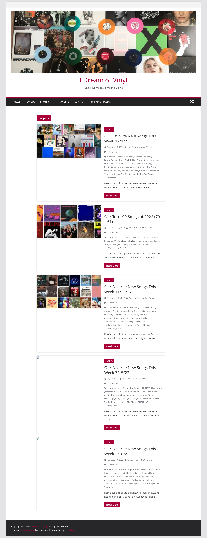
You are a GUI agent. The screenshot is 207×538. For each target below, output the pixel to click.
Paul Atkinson (133, 147)
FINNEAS (146, 388)
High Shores (137, 160)
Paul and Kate (135, 298)
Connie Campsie (120, 311)
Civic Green (154, 469)
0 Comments (112, 152)
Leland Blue (135, 391)
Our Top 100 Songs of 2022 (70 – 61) (132, 219)
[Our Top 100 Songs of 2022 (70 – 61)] (69, 222)
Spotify (117, 174)
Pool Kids (132, 398)
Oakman (108, 170)
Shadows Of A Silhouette (115, 321)
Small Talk (109, 483)
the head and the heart (139, 244)
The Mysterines (111, 247)
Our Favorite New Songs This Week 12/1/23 (130, 138)
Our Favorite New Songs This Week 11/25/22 (130, 289)
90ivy (109, 307)
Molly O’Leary (135, 163)
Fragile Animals (111, 160)
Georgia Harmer (149, 473)
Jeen (134, 240)
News (17, 101)
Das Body (147, 156)
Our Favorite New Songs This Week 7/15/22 (130, 370)
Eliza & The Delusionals (130, 473)
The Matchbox (110, 177)
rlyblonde (143, 170)
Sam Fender (142, 398)
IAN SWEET (119, 391)
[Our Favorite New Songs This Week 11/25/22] (69, 292)
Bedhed (121, 156)
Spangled (117, 244)
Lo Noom (108, 314)
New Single (151, 167)
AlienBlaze (117, 307)
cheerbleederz (141, 469)
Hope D (119, 476)
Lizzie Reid (146, 391)
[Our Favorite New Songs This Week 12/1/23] (69, 141)
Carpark (138, 156)
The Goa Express (147, 174)
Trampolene (109, 328)
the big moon (120, 402)
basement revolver (140, 237)
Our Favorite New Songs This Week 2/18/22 (130, 451)
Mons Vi (155, 391)
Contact (79, 101)
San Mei (142, 480)
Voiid (118, 328)
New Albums (120, 395)
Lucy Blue (108, 163)
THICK (143, 483)
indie (146, 160)
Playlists (63, 101)
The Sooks (127, 325)
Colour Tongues (111, 473)
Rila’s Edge (133, 170)
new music (124, 167)
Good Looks (109, 476)
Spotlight (46, 101)
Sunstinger (154, 398)
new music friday (137, 167)
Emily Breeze (134, 311)
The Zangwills (133, 483)
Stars (124, 483)
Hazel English (125, 160)
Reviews (30, 101)
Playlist (124, 170)
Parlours (116, 170)
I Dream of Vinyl (103, 79)
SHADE (150, 480)
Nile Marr (135, 318)
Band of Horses (124, 237)
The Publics (124, 247)
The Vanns (137, 325)
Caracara (122, 469)
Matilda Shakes (121, 163)
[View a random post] (192, 102)
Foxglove (122, 240)
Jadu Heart (151, 311)
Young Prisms (153, 483)
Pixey (117, 398)
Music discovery (111, 167)
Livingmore (155, 160)
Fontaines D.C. (110, 240)
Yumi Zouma (110, 486)
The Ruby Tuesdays (113, 325)
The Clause (132, 402)
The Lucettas (140, 321)
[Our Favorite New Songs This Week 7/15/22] (69, 373)
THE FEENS (143, 402)
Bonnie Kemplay (149, 307)
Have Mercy (156, 388)
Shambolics (154, 170)
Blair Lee (129, 156)
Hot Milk (109, 391)
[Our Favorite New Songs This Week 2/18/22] (69, 454)
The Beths (108, 402)
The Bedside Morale (130, 174)
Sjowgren (108, 174)
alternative (112, 156)
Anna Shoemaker (125, 388)
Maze (131, 476)
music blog (146, 163)
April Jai (137, 307)
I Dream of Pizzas (100, 101)
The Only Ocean (111, 405)
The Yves (147, 325)
